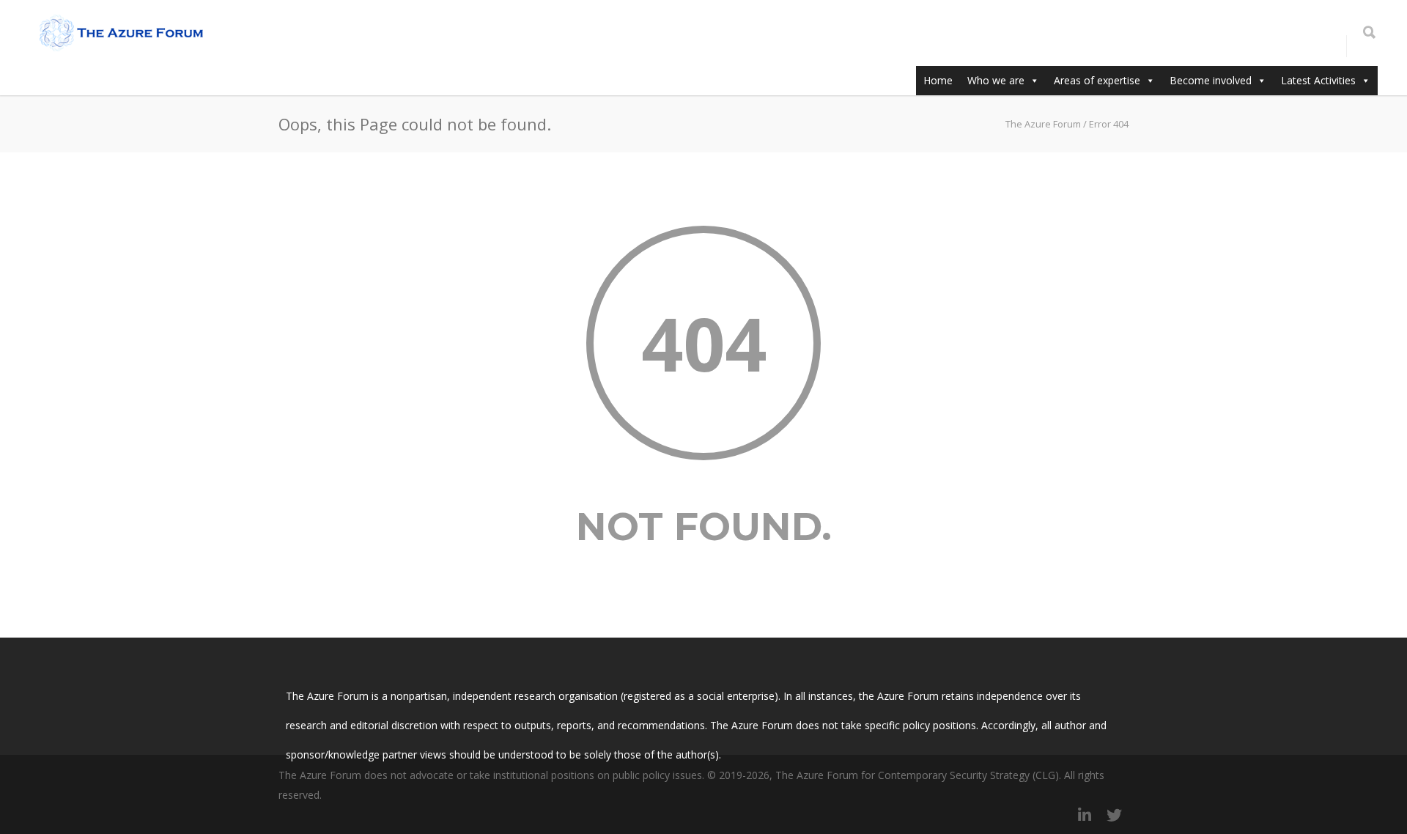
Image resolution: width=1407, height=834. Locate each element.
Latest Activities (1318, 80)
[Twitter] (1114, 815)
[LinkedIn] (1084, 815)
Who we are (995, 80)
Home (938, 80)
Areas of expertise (1097, 80)
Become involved (1211, 80)
